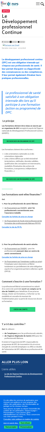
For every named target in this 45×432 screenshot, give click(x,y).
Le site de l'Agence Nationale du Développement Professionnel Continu (23, 375)
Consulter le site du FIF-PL (12, 227)
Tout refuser (25, 423)
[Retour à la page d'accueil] (12, 4)
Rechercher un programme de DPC (20, 179)
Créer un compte (21, 309)
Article (6, 11)
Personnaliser (26, 427)
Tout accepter (10, 427)
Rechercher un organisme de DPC (20, 141)
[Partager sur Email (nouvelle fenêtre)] (11, 45)
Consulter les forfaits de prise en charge (17, 216)
